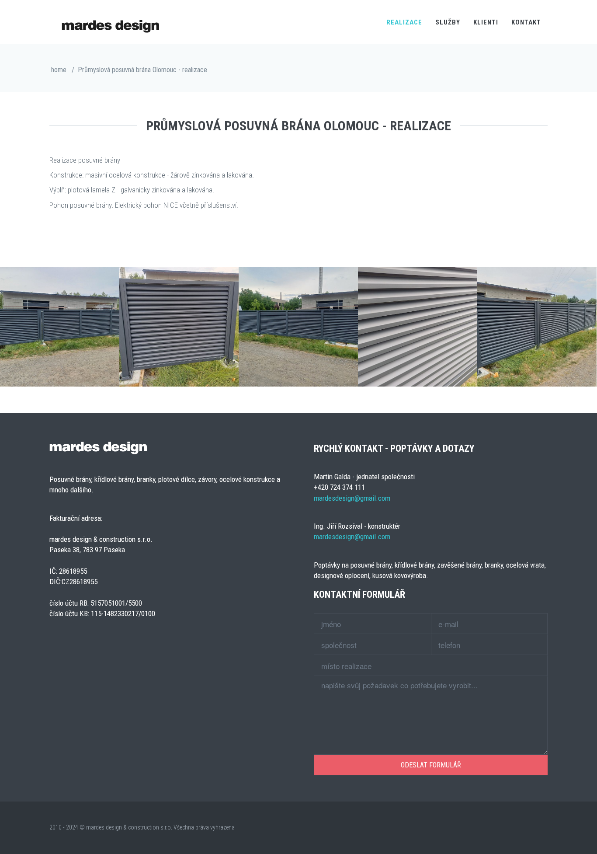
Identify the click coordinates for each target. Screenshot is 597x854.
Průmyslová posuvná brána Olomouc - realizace (142, 70)
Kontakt (526, 22)
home (58, 70)
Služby (447, 22)
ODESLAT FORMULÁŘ (431, 765)
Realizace (404, 22)
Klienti (485, 22)
